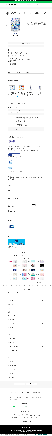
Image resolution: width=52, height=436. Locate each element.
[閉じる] (51, 434)
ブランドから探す (8, 6)
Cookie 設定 (34, 434)
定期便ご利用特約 (29, 430)
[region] (26, 435)
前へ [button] (6, 25)
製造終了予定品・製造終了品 (30, 6)
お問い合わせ (19, 430)
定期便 (18, 6)
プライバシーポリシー (14, 435)
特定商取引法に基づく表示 (22, 431)
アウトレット (24, 6)
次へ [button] (24, 25)
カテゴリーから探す (13, 6)
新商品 (20, 6)
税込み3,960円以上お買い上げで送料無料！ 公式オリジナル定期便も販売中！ (26, 0)
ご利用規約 (24, 430)
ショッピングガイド (10, 430)
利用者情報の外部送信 (39, 430)
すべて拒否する (39, 434)
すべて (29, 4)
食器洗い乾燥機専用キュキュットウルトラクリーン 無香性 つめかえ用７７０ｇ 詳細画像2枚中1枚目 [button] (14, 33)
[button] (26, 43)
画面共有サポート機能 (28, 431)
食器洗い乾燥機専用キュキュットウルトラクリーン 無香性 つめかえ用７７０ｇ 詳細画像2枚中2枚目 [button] (16, 33)
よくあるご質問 (15, 430)
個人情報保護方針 (34, 430)
